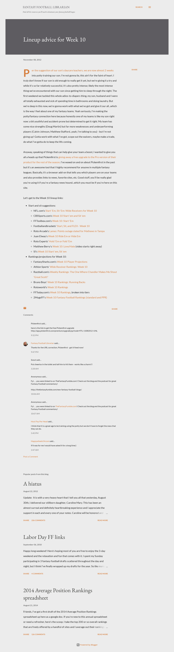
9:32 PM (34, 335)
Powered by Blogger (89, 645)
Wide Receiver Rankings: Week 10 (69, 266)
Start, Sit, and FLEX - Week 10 (73, 225)
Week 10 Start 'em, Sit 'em (52, 251)
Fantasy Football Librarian (46, 7)
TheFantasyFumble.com (65, 406)
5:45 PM (34, 433)
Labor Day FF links (44, 537)
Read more (103, 520)
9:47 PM (34, 352)
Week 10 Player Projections (72, 261)
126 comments (38, 634)
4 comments (37, 574)
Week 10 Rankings (58, 287)
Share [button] (134, 70)
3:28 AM (35, 368)
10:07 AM (35, 413)
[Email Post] (24, 309)
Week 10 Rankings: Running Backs (66, 282)
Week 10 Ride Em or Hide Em (64, 236)
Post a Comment (30, 456)
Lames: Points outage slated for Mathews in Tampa (77, 231)
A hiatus (32, 483)
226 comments (38, 520)
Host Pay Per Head (39, 421)
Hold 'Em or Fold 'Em (60, 241)
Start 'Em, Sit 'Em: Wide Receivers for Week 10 (71, 210)
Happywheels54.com (40, 441)
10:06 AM (35, 394)
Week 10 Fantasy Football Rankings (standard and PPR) (76, 297)
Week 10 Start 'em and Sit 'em (69, 215)
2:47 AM (35, 450)
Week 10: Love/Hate (63, 246)
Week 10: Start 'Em (62, 220)
